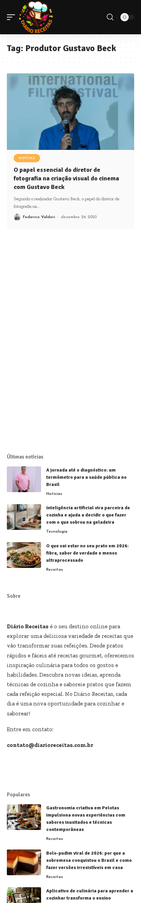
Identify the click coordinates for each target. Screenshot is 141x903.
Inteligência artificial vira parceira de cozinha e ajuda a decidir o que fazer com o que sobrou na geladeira (88, 515)
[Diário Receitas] (35, 17)
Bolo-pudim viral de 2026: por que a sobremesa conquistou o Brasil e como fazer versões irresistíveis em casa (89, 860)
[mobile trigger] (12, 17)
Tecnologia (56, 532)
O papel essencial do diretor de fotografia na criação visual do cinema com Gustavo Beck (66, 178)
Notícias (27, 158)
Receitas (54, 570)
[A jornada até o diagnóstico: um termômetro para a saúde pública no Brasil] (24, 479)
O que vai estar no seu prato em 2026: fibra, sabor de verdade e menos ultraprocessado (87, 553)
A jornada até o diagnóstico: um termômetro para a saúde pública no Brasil (86, 477)
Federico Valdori (39, 217)
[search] (110, 17)
